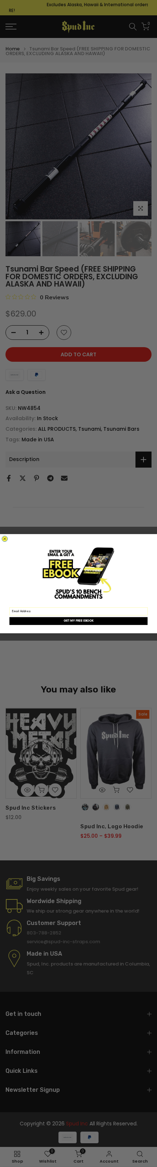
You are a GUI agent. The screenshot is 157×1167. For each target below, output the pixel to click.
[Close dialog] (4, 538)
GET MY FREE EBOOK (79, 620)
